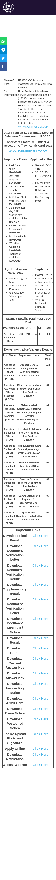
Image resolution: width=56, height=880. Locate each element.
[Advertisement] (28, 50)
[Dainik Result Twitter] (3, 58)
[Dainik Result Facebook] (2, 66)
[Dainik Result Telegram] (3, 49)
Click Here (40, 536)
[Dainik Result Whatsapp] (3, 41)
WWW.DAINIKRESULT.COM (33, 126)
